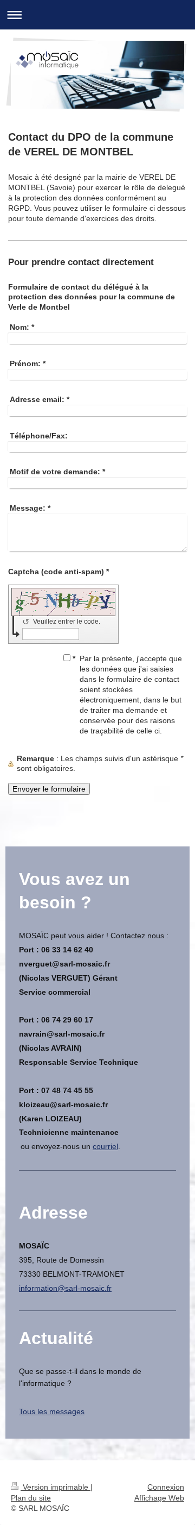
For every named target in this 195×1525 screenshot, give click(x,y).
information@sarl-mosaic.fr (65, 1288)
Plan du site (31, 1497)
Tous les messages (51, 1411)
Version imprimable (55, 1487)
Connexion (165, 1487)
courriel (105, 1146)
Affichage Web (159, 1497)
